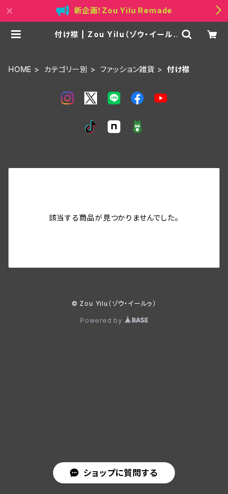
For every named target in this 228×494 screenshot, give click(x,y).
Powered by (102, 320)
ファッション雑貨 (127, 69)
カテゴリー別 (66, 69)
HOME (20, 69)
